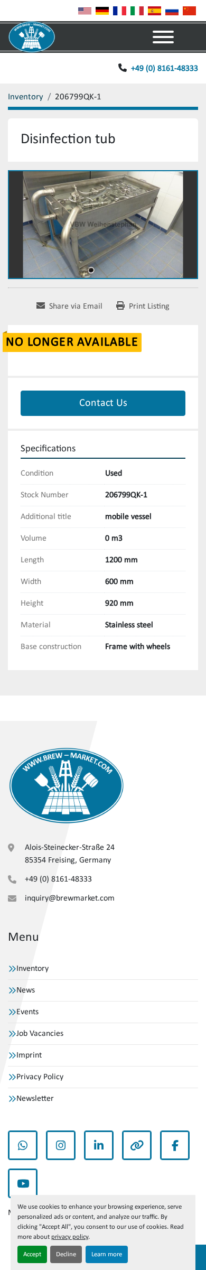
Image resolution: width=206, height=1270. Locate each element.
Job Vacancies (39, 1034)
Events (27, 1012)
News (25, 990)
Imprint (29, 1055)
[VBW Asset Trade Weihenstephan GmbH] (66, 786)
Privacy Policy (39, 1077)
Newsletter (35, 1099)
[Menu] (163, 37)
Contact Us (103, 403)
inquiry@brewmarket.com (70, 898)
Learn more (106, 1254)
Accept (32, 1254)
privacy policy (69, 1237)
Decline (66, 1254)
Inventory (32, 969)
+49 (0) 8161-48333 (164, 68)
